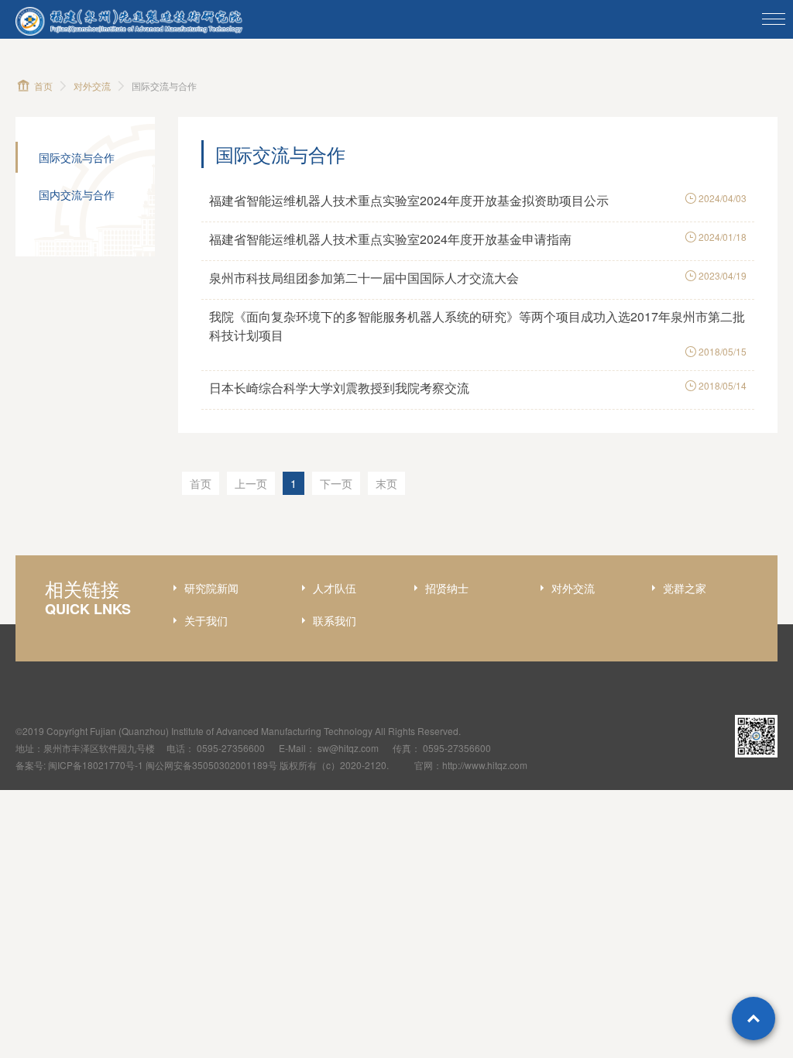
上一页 (251, 483)
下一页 (336, 483)
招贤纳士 (447, 588)
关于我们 (206, 620)
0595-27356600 (230, 747)
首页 (43, 85)
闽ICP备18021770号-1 (96, 764)
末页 (386, 483)
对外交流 (92, 85)
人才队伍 (334, 588)
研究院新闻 (211, 588)
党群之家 (684, 588)
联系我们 (334, 620)
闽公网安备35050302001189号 (211, 764)
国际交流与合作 (77, 157)
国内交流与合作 (77, 194)
